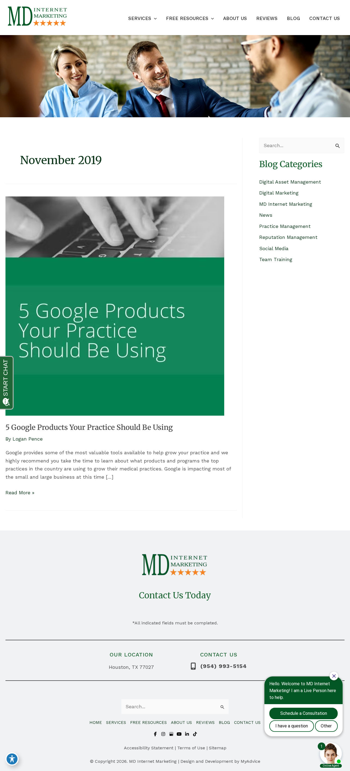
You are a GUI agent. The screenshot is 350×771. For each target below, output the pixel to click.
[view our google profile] (171, 734)
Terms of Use (191, 747)
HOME (95, 722)
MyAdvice (250, 761)
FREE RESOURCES (148, 722)
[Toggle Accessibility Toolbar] (12, 759)
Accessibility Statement (148, 747)
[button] (154, 18)
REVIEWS (205, 722)
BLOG (224, 722)
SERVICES (116, 722)
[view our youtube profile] (179, 734)
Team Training (275, 259)
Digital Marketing (279, 193)
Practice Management (285, 226)
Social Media (273, 248)
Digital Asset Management (290, 182)
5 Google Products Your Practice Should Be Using (89, 427)
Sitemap (217, 747)
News (265, 215)
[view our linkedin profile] (187, 734)
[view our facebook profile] (155, 734)
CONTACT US (247, 722)
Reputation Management (288, 237)
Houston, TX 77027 (131, 667)
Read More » (19, 493)
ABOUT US (181, 722)
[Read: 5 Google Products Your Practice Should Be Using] (114, 306)
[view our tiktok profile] (195, 734)
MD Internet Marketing (285, 204)
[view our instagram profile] (163, 734)
